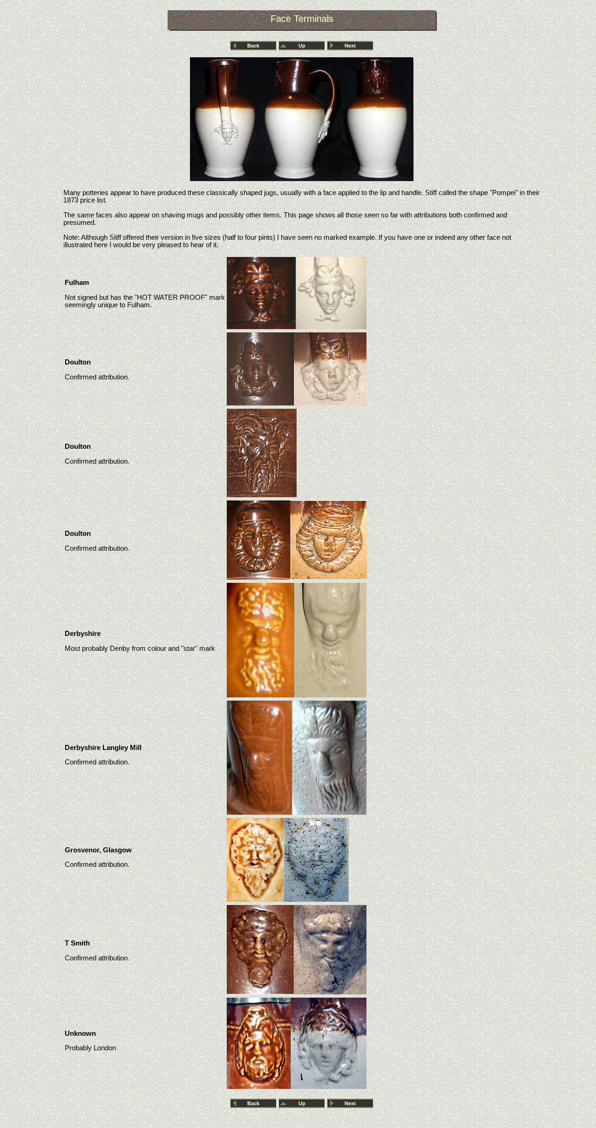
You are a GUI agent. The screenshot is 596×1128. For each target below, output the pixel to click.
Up (301, 45)
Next (350, 45)
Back (253, 45)
